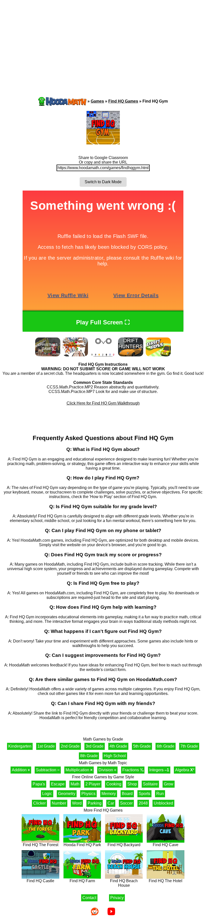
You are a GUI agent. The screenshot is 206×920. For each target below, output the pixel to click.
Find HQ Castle (40, 881)
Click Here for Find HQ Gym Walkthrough (103, 403)
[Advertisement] (103, 39)
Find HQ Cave (165, 845)
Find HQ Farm (82, 881)
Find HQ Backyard (124, 845)
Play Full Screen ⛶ (103, 322)
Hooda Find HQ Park (82, 845)
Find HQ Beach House (124, 883)
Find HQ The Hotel (165, 881)
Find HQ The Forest (40, 845)
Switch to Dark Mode (103, 182)
